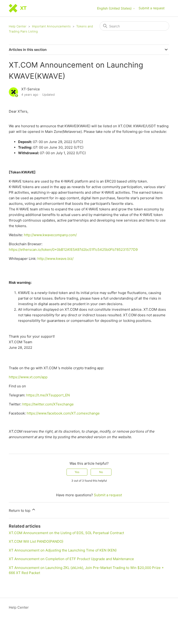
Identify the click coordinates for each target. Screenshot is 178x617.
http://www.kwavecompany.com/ (50, 235)
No (101, 472)
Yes (77, 472)
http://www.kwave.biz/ (55, 258)
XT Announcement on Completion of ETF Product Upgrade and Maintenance (71, 559)
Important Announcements (51, 26)
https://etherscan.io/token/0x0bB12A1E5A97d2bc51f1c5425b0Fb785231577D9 (73, 249)
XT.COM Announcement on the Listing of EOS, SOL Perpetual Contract (66, 533)
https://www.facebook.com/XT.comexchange (63, 413)
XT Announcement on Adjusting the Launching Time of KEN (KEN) (63, 550)
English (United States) (115, 8)
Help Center (17, 26)
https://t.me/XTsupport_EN (48, 395)
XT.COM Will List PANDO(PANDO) (36, 541)
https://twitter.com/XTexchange (48, 404)
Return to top (20, 510)
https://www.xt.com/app (28, 377)
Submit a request (152, 8)
